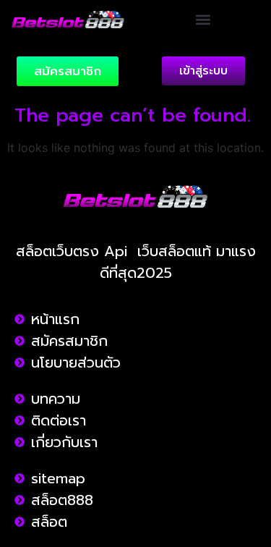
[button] (203, 19)
